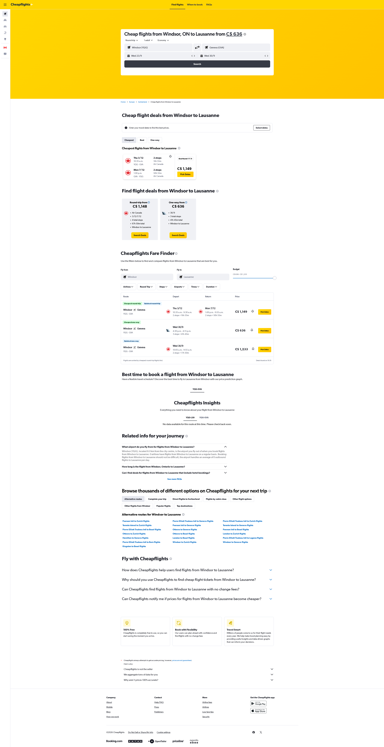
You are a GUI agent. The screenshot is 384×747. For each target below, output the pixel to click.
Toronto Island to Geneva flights (238, 525)
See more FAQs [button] (174, 479)
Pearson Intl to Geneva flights (187, 525)
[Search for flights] (5, 14)
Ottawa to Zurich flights (134, 533)
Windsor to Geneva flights (235, 542)
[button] (5, 4)
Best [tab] (142, 140)
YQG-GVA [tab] (197, 389)
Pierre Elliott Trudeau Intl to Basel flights (142, 529)
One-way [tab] (154, 140)
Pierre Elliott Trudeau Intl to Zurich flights (242, 521)
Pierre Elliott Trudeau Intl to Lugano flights (243, 538)
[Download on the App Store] (258, 710)
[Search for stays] (5, 20)
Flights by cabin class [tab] (216, 499)
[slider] (274, 278)
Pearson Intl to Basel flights (236, 529)
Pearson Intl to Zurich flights (136, 521)
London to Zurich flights (234, 533)
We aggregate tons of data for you (141, 674)
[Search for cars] (5, 26)
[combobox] (132, 40)
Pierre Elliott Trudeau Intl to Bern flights (141, 542)
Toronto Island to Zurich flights (137, 525)
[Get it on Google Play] (258, 703)
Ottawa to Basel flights (184, 533)
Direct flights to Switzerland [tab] (186, 499)
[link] (139, 235)
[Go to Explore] (5, 39)
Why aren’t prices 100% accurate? (141, 680)
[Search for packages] (5, 33)
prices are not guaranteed (181, 660)
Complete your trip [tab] (157, 499)
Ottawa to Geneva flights (185, 529)
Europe (132, 102)
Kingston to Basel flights (134, 546)
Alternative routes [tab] (133, 499)
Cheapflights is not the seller (138, 669)
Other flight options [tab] (242, 499)
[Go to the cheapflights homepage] (22, 4)
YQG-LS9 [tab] (190, 417)
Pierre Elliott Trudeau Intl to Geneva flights (193, 521)
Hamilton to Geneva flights (135, 538)
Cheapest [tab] (129, 140)
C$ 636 (234, 34)
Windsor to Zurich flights (184, 542)
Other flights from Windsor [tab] (137, 506)
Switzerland (142, 102)
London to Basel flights (184, 538)
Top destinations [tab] (184, 506)
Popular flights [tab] (163, 506)
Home (123, 102)
